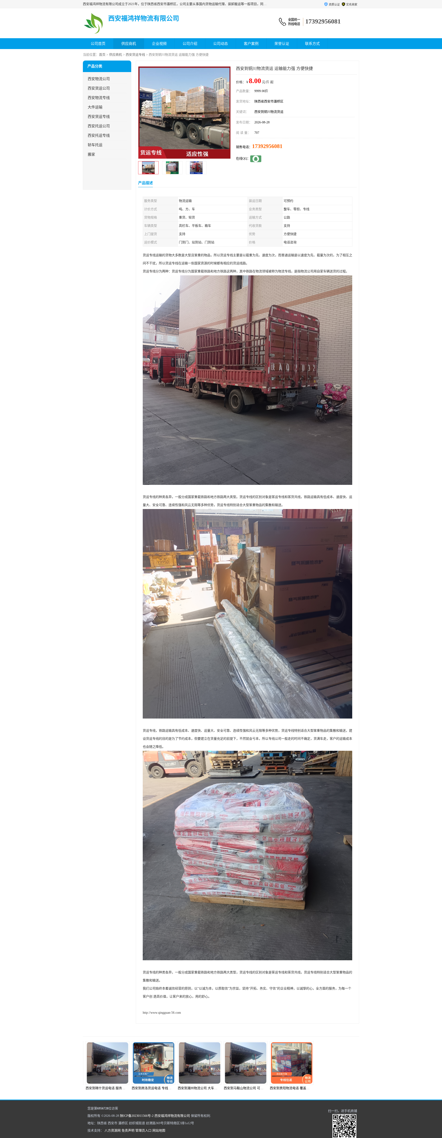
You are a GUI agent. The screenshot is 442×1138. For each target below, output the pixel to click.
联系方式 (312, 44)
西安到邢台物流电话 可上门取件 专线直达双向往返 (351, 1088)
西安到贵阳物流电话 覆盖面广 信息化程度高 (254, 1088)
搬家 (91, 154)
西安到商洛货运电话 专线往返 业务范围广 (115, 1088)
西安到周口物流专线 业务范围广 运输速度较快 (302, 1088)
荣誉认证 (281, 44)
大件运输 (95, 107)
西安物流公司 (99, 79)
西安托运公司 (99, 126)
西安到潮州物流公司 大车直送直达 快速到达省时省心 (169, 1088)
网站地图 (158, 1130)
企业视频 (159, 44)
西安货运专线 (135, 54)
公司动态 (220, 44)
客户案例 (251, 44)
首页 (102, 54)
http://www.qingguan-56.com (162, 1012)
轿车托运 (95, 145)
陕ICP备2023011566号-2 (137, 1116)
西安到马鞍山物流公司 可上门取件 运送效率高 (210, 1088)
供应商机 (128, 44)
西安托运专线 (99, 135)
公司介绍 (190, 44)
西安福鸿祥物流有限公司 (172, 1116)
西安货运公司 (99, 88)
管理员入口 (143, 1130)
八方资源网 (113, 1130)
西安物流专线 (99, 98)
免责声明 (128, 1130)
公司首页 (98, 44)
